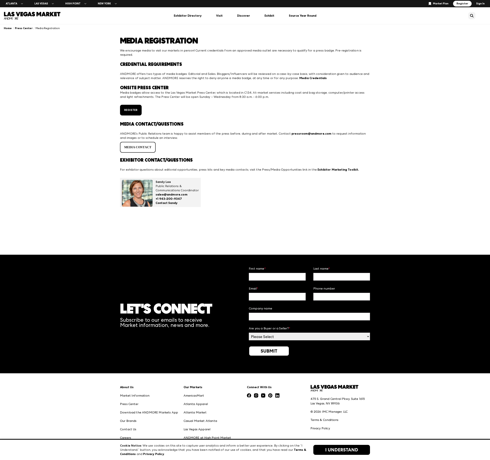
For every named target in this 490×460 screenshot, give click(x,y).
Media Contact (137, 147)
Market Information (134, 395)
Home (8, 28)
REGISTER (130, 110)
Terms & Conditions (324, 420)
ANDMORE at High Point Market (207, 438)
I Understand (341, 450)
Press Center (24, 28)
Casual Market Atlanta (200, 421)
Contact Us (128, 429)
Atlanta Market (195, 412)
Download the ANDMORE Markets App (149, 412)
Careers (125, 438)
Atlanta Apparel (196, 404)
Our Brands (128, 421)
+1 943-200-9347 (169, 199)
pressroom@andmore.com (311, 133)
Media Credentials (313, 78)
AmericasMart (194, 395)
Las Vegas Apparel (197, 429)
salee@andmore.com (171, 194)
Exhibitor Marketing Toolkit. (338, 169)
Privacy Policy (320, 428)
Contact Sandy (166, 203)
